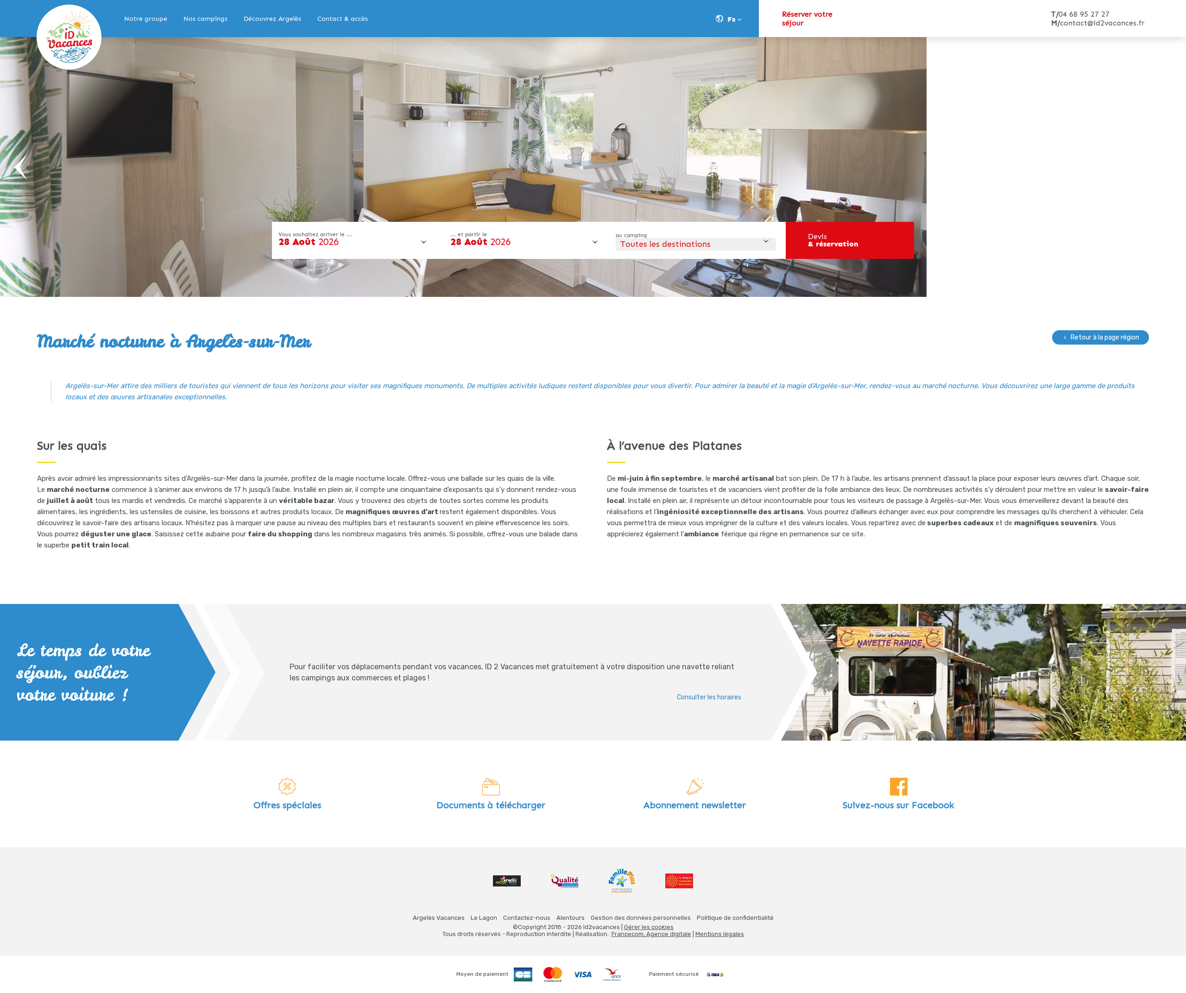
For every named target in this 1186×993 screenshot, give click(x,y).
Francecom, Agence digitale (651, 933)
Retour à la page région (1105, 337)
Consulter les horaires (709, 697)
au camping (631, 235)
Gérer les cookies (649, 927)
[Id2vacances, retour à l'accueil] (69, 37)
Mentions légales (719, 933)
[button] (21, 167)
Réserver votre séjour (807, 18)
